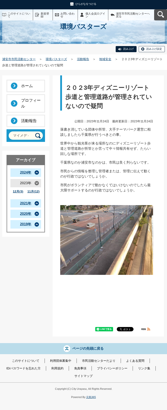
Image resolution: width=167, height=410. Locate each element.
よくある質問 (135, 360)
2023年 (25, 183)
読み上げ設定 (154, 48)
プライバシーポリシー (112, 368)
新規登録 (45, 15)
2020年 (25, 214)
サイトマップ (83, 376)
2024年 (25, 172)
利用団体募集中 (60, 360)
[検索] (38, 136)
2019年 (25, 224)
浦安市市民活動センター (19, 59)
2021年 (25, 203)
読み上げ (128, 48)
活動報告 (83, 59)
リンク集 (144, 368)
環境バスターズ (56, 59)
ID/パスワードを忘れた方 (23, 368)
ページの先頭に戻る (88, 348)
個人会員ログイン (95, 15)
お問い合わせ (67, 15)
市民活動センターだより (98, 360)
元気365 (91, 397)
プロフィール (31, 103)
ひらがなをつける (85, 3)
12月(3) (18, 191)
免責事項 (80, 368)
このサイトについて (19, 15)
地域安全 (105, 59)
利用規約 (57, 368)
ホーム (27, 86)
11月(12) (33, 191)
